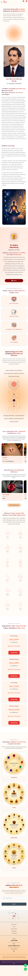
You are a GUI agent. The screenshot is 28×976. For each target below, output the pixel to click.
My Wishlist (14, 931)
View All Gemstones (14, 505)
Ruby (4, 498)
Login (14, 926)
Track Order (14, 933)
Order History (14, 928)
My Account (14, 924)
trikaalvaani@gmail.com (14, 945)
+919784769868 (14, 940)
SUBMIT (14, 904)
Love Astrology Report (8, 461)
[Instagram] (14, 951)
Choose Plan (14, 652)
